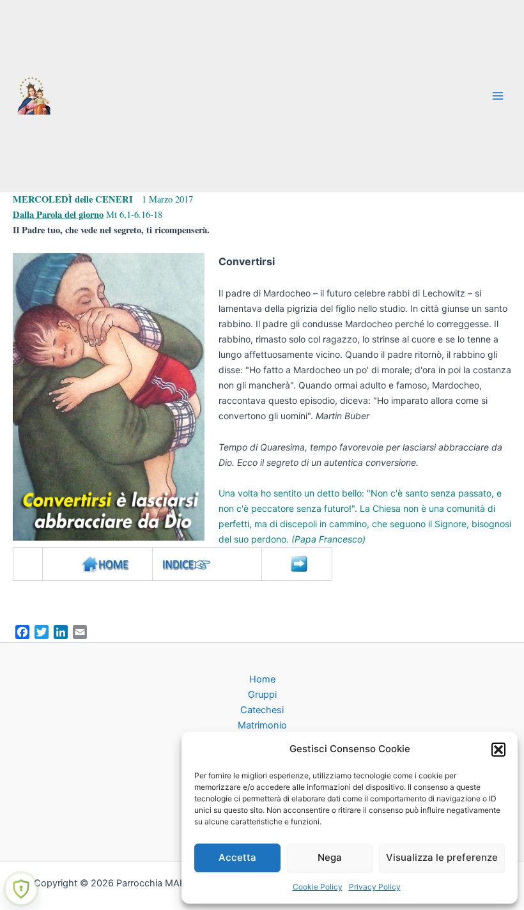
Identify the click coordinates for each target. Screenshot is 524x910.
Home (262, 679)
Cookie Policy (318, 886)
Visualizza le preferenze (442, 857)
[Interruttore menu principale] (497, 95)
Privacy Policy (375, 886)
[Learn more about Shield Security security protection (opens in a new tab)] (21, 889)
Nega (330, 857)
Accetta (237, 857)
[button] (498, 749)
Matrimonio (262, 725)
